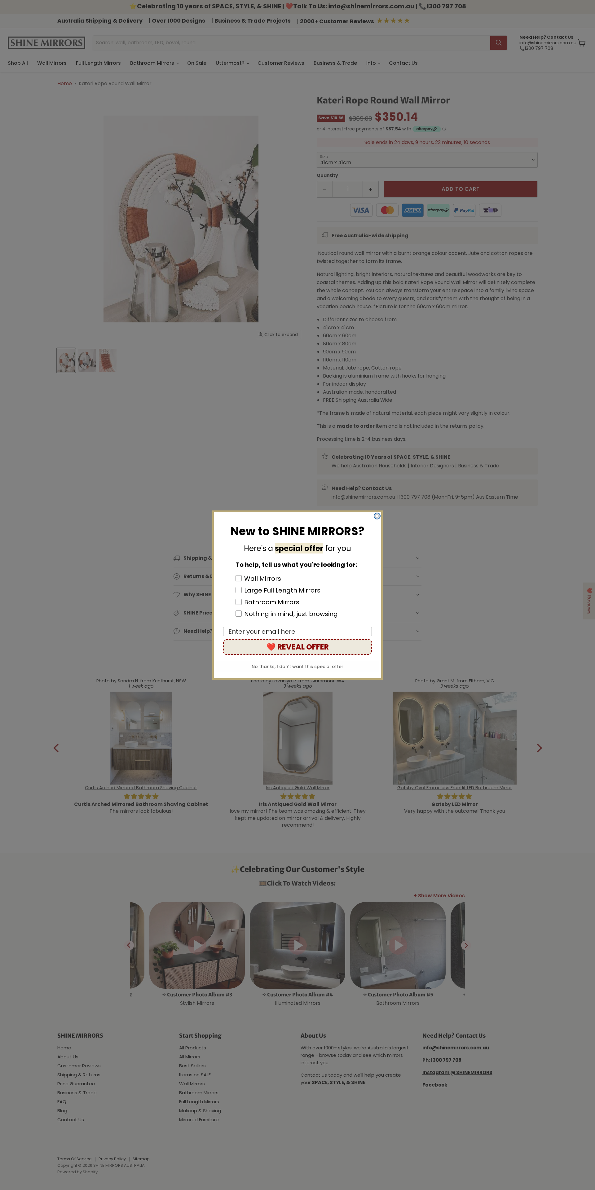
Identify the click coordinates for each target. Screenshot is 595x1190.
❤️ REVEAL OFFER (298, 647)
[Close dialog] (377, 516)
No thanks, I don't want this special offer (297, 666)
